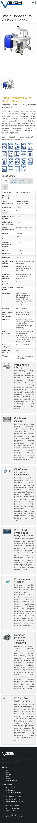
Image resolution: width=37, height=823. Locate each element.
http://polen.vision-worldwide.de (15, 817)
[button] (4, 50)
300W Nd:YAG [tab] (22, 181)
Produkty (8, 774)
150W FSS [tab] (30, 181)
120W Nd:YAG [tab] (5, 181)
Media (7, 776)
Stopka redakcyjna (11, 781)
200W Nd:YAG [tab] (13, 181)
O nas (7, 772)
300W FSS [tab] (5, 187)
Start (7, 770)
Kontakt (8, 778)
